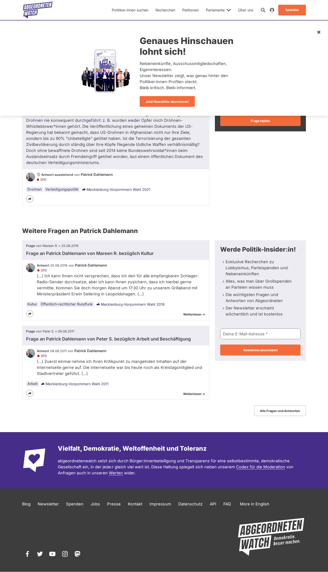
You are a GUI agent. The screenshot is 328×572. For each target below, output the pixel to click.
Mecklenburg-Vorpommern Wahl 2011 (77, 384)
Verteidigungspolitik (62, 189)
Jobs (95, 504)
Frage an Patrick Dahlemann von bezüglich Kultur (90, 253)
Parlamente (215, 10)
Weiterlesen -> (194, 314)
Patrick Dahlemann (97, 174)
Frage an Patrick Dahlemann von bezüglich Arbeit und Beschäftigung (108, 339)
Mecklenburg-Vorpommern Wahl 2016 (133, 304)
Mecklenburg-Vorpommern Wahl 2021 (118, 189)
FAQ (227, 504)
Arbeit (32, 383)
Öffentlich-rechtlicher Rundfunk (67, 304)
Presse (114, 504)
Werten (116, 473)
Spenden (74, 504)
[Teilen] (29, 198)
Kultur (32, 304)
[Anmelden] (272, 10)
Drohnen (34, 189)
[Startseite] (37, 10)
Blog (26, 504)
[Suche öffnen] (263, 10)
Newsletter (48, 504)
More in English (254, 504)
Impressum (160, 504)
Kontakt (135, 504)
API (213, 504)
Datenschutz (190, 504)
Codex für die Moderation (260, 467)
